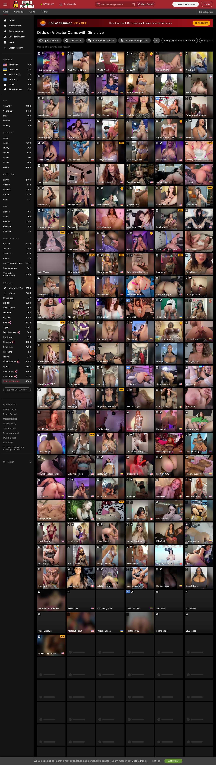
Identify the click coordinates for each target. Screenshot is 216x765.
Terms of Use (9, 428)
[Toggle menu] (5, 4)
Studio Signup (9, 438)
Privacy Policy (9, 424)
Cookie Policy (139, 761)
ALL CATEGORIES (19, 390)
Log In (207, 4)
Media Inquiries (10, 419)
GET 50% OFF (201, 23)
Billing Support (10, 409)
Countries (74, 40)
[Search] (134, 4)
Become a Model (11, 433)
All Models (8, 443)
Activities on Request (135, 40)
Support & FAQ (10, 405)
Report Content (10, 414)
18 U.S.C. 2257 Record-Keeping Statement (13, 448)
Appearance (50, 40)
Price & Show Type (102, 40)
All (157, 40)
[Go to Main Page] (24, 4)
